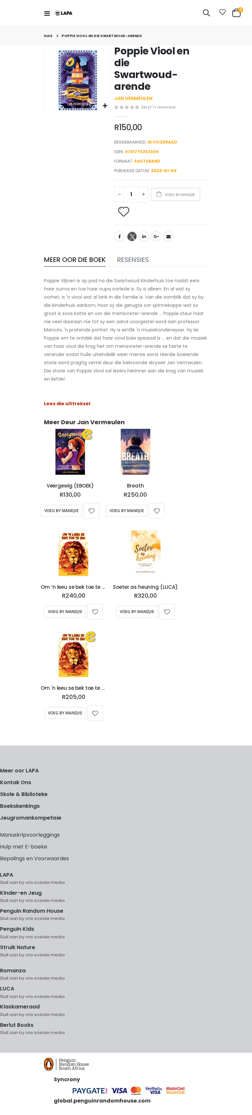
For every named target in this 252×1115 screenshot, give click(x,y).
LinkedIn (144, 236)
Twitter (132, 236)
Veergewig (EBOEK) (70, 486)
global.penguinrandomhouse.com (102, 1101)
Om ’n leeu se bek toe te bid (73, 587)
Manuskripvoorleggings (30, 835)
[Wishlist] (221, 13)
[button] (105, 106)
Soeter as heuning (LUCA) (145, 587)
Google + (156, 236)
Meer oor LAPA (19, 770)
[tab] (75, 260)
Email (168, 236)
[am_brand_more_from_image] (70, 453)
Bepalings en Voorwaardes (34, 858)
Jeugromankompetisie (30, 818)
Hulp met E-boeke (23, 846)
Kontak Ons (15, 782)
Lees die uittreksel (67, 403)
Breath (135, 486)
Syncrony (67, 1079)
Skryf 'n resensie (158, 107)
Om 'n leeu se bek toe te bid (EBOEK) (73, 688)
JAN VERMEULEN (133, 98)
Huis (48, 35)
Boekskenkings (20, 806)
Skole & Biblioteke (24, 794)
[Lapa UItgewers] (64, 13)
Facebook (119, 236)
